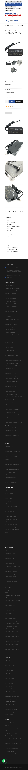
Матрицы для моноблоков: (12, 251)
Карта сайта (9, 498)
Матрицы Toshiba (10, 686)
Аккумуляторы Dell (10, 558)
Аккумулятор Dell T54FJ (11, 373)
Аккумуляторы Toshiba (11, 576)
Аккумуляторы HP (10, 563)
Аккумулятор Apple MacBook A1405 (14, 360)
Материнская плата (10, 232)
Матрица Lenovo (10, 678)
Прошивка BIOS (9, 342)
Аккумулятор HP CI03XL (11, 420)
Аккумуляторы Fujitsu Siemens (13, 566)
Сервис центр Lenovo (11, 516)
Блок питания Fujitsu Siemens (12, 623)
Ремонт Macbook (10, 309)
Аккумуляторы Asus (10, 556)
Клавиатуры (9, 230)
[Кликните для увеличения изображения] (14, 48)
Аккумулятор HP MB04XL (11, 433)
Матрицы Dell (9, 675)
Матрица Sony (9, 683)
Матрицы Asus (9, 668)
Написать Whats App (11, 6)
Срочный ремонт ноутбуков (12, 290)
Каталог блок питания (11, 584)
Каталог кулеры (9, 714)
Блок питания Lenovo (11, 615)
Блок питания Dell (10, 613)
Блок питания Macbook (11, 603)
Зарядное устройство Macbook (13, 595)
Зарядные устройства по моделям (13, 226)
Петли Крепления (10, 238)
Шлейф (8, 245)
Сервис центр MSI (10, 521)
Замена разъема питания (12, 340)
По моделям (8, 587)
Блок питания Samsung (11, 621)
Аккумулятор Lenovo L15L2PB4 (12, 371)
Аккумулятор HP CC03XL (11, 386)
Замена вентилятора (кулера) (12, 319)
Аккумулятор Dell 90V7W (11, 368)
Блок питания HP (10, 610)
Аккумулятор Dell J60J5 (11, 376)
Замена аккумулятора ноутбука (13, 288)
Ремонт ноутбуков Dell (11, 301)
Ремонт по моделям (11, 241)
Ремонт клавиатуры (10, 350)
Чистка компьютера (10, 480)
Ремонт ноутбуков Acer (11, 293)
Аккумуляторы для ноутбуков (12, 706)
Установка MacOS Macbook (12, 454)
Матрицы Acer (9, 670)
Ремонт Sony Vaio (10, 314)
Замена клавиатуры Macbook (12, 461)
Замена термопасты (10, 329)
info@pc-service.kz (11, 8)
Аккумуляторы (10, 228)
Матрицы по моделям (11, 222)
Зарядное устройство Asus (12, 631)
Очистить (21, 21)
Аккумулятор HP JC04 (10, 412)
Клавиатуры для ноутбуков (12, 699)
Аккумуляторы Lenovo (11, 568)
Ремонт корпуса (9, 347)
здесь (20, 767)
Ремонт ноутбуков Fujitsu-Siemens (13, 527)
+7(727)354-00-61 (10, 1)
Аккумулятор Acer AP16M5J (12, 363)
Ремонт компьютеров (10, 477)
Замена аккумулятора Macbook (13, 451)
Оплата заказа (9, 493)
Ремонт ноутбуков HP (11, 298)
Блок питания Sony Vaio (11, 618)
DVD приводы (9, 234)
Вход (19, 8)
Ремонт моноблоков (10, 474)
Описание (8, 113)
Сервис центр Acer (10, 503)
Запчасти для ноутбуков (11, 693)
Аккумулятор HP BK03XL (11, 389)
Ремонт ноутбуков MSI (11, 303)
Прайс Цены (8, 316)
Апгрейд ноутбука (10, 751)
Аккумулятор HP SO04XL (11, 383)
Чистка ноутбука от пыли (11, 324)
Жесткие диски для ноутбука (12, 696)
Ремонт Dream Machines (11, 311)
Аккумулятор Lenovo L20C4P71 (13, 435)
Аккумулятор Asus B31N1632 (12, 391)
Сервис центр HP (10, 511)
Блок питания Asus (10, 605)
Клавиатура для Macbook (11, 709)
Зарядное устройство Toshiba (12, 641)
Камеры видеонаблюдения (12, 247)
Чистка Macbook (9, 449)
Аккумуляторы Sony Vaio (11, 574)
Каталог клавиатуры (10, 712)
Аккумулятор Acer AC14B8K (12, 378)
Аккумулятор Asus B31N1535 (12, 381)
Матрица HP (9, 673)
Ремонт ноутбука (10, 285)
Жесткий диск (9, 239)
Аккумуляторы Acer (10, 553)
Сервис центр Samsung (11, 524)
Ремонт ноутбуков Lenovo (11, 306)
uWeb (11, 767)
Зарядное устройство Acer (12, 628)
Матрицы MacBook (10, 665)
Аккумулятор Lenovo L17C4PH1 (13, 365)
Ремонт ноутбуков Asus (11, 296)
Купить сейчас (18, 101)
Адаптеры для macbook (11, 626)
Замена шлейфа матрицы (12, 327)
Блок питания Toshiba (11, 608)
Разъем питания (10, 243)
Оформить (16, 21)
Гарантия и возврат (10, 496)
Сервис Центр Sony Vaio (11, 519)
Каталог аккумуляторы (11, 550)
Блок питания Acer (10, 597)
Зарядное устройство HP (11, 634)
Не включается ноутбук (11, 753)
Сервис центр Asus (10, 509)
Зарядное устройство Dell (12, 644)
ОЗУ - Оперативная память (12, 249)
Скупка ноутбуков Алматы (12, 748)
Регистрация (9, 10)
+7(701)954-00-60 (17, 1)
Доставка (8, 490)
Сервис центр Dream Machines (13, 506)
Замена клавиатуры (10, 332)
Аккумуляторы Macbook (11, 561)
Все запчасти (9, 501)
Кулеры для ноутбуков (11, 701)
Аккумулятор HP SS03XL (11, 358)
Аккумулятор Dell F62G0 (11, 394)
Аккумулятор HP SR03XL (11, 430)
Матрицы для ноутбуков (11, 704)
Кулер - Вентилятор (10, 236)
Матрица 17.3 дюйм (10, 691)
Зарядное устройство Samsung (13, 646)
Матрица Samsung (10, 681)
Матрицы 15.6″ (9, 688)
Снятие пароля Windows (11, 482)
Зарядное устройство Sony (12, 639)
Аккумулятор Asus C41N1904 (12, 407)
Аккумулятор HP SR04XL (11, 427)
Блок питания (9, 224)
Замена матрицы (10, 321)
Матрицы (8, 220)
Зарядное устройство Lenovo (12, 636)
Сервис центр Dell (10, 514)
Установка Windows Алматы (12, 469)
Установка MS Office (10, 472)
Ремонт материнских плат (12, 345)
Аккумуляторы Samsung (11, 571)
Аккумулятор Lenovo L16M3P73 (13, 409)
